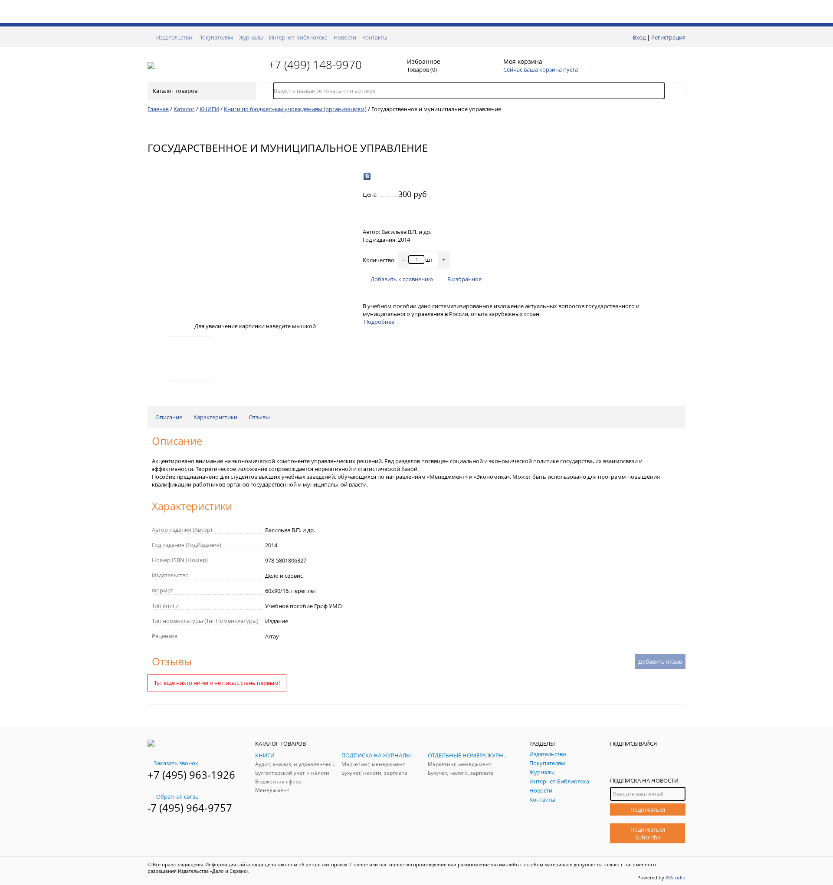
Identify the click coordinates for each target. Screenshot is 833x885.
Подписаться (647, 809)
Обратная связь (177, 796)
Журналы (251, 37)
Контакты (374, 37)
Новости (345, 37)
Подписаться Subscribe (647, 833)
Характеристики (215, 417)
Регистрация (668, 37)
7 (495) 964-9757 (191, 807)
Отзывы (259, 417)
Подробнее (379, 322)
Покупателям (215, 37)
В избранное (464, 279)
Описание (168, 417)
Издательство (174, 37)
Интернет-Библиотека (298, 37)
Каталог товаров (175, 91)
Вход (639, 37)
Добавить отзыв (660, 661)
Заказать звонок (176, 763)
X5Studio (675, 877)
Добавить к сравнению (402, 279)
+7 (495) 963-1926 (191, 774)
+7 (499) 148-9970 (315, 64)
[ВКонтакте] (367, 176)
